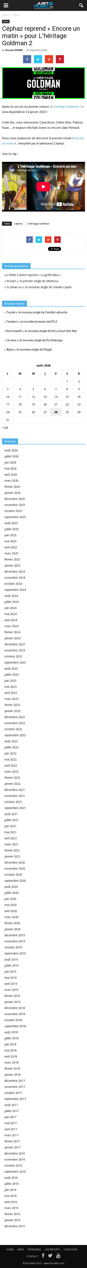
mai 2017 (10, 1123)
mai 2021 (10, 832)
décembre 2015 (14, 1226)
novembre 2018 (14, 1014)
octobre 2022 (13, 729)
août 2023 (11, 668)
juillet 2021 (11, 820)
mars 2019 (11, 990)
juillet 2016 (11, 1184)
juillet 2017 (11, 1111)
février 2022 (12, 777)
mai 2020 (10, 905)
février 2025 (12, 559)
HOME (10, 1249)
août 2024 (11, 596)
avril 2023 (10, 693)
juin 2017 (10, 1117)
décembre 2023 (14, 644)
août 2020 (11, 887)
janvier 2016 (12, 1220)
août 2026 (11, 450)
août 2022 (11, 741)
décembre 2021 (14, 790)
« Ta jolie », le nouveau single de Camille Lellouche (35, 312)
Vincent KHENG (14, 50)
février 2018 (12, 1068)
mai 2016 (10, 1196)
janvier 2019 (12, 1002)
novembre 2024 (14, 577)
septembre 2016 (15, 1171)
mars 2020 (11, 917)
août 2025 (11, 523)
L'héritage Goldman (38, 223)
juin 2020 (10, 899)
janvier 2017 (12, 1147)
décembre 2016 (14, 1153)
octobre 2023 (13, 656)
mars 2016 (11, 1208)
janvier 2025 (12, 565)
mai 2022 (10, 759)
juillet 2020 (11, 893)
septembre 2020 (15, 881)
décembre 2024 (14, 571)
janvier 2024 (12, 638)
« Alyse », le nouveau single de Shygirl (28, 349)
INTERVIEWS (34, 1249)
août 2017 (11, 1105)
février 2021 (12, 850)
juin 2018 (10, 1044)
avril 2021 (10, 838)
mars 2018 (11, 1062)
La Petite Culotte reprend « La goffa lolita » (32, 275)
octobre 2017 (13, 1093)
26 (33, 412)
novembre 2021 (14, 796)
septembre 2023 (15, 662)
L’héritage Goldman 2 (67, 106)
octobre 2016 (13, 1165)
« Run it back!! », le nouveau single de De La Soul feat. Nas (40, 331)
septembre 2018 (15, 1026)
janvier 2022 (12, 784)
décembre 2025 (14, 499)
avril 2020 (10, 911)
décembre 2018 (14, 1008)
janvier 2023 (12, 711)
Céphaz (18, 223)
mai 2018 (10, 1050)
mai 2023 (10, 687)
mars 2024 (11, 626)
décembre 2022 (14, 717)
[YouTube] (58, 1256)
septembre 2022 (15, 735)
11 (20, 397)
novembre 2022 (14, 723)
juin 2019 (10, 971)
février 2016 (12, 1214)
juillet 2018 (11, 1038)
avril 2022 (10, 765)
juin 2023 (10, 680)
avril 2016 (10, 1202)
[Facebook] (43, 1256)
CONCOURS (70, 1249)
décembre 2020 (14, 862)
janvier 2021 (12, 856)
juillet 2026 (11, 456)
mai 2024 (10, 614)
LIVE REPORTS (52, 1249)
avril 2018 (10, 1056)
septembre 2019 (15, 953)
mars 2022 (11, 771)
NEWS (20, 1249)
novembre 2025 (14, 505)
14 (55, 397)
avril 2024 (10, 620)
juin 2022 (10, 753)
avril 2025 (10, 547)
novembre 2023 (14, 650)
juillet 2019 (11, 965)
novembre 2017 (14, 1087)
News (5, 21)
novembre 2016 (14, 1159)
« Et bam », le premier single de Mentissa (31, 281)
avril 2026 (10, 474)
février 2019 (12, 996)
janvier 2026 (12, 493)
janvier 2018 (12, 1074)
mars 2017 (11, 1135)
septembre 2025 (15, 517)
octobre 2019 (13, 947)
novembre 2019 (14, 941)
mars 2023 (11, 699)
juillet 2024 (11, 602)
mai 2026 (10, 468)
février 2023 (12, 705)
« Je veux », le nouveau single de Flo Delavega (33, 340)
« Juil (5, 427)
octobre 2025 (13, 511)
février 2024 (12, 632)
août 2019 (11, 959)
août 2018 (11, 1032)
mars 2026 (11, 480)
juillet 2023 (11, 674)
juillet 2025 (11, 529)
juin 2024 (10, 608)
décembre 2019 (14, 935)
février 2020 (12, 923)
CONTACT (32, 1256)
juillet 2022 (11, 747)
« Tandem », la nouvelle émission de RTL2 (30, 321)
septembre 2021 (15, 808)
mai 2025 (10, 541)
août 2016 (11, 1178)
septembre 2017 (15, 1099)
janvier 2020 (12, 929)
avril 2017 (10, 1129)
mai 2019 (10, 977)
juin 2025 (10, 535)
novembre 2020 (14, 868)
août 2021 (11, 814)
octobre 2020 (13, 874)
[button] (81, 5)
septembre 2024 (15, 590)
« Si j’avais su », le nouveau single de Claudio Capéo (38, 287)
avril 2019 (10, 984)
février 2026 (12, 487)
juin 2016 (10, 1190)
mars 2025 (11, 553)
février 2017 (12, 1141)
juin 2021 (10, 826)
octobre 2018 (13, 1020)
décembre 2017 (14, 1081)
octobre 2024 (13, 584)
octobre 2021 (13, 802)
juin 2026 (10, 462)
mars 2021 (11, 844)
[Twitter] (50, 1256)
